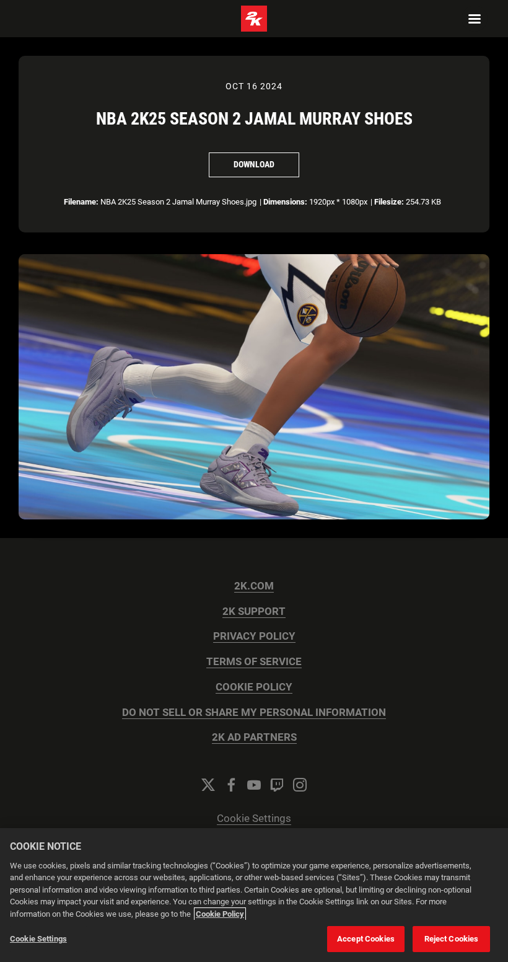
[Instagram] (300, 785)
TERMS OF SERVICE (254, 662)
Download (254, 164)
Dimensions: (285, 201)
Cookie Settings (254, 818)
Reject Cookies (451, 938)
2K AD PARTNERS (254, 737)
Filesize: (389, 201)
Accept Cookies (366, 938)
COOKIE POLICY (254, 687)
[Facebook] (231, 785)
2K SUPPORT (254, 611)
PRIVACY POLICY (254, 636)
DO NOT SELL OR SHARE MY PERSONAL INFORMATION (254, 712)
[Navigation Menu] (475, 19)
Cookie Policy (220, 914)
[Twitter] (208, 785)
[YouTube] (254, 785)
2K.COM (254, 586)
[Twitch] (277, 785)
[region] (254, 895)
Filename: (81, 201)
